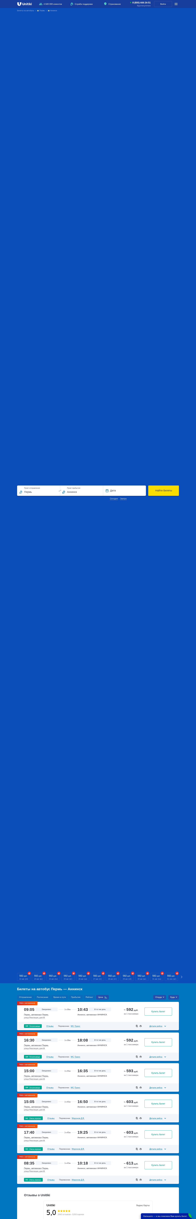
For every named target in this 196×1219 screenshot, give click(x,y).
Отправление (25, 997)
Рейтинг (89, 997)
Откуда (158, 997)
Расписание (42, 997)
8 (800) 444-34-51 (141, 3)
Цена (100, 997)
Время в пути (59, 997)
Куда (172, 997)
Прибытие (75, 997)
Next (182, 977)
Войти (163, 4)
